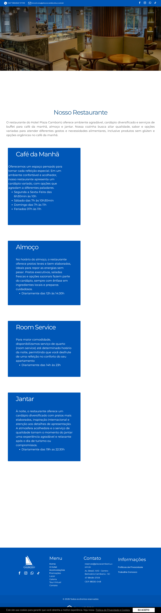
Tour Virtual (55, 582)
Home (52, 563)
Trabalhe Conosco (127, 572)
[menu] (7, 23)
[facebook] (140, 3)
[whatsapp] (150, 3)
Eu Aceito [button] (143, 610)
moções (57, 573)
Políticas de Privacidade (130, 567)
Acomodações (57, 570)
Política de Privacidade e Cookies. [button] (113, 610)
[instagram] (145, 3)
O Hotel (53, 567)
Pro (51, 573)
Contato (53, 585)
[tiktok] (155, 3)
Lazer (52, 576)
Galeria (53, 579)
